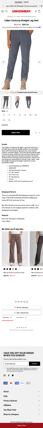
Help (6, 396)
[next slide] (39, 6)
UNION (26, 2)
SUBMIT (34, 364)
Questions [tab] (20, 317)
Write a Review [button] (22, 307)
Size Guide (5, 124)
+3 (19, 269)
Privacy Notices (10, 401)
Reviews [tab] (6, 317)
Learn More (6, 221)
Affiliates (7, 405)
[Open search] (6, 11)
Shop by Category (11, 414)
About (6, 391)
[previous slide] (3, 6)
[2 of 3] (17, 102)
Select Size (16, 132)
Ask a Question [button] (23, 313)
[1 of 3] (6, 102)
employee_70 (11, 16)
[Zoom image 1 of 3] (21, 60)
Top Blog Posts (10, 410)
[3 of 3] (28, 102)
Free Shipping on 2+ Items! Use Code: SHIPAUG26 (21, 6)
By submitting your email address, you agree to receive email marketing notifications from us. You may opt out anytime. (22, 370)
